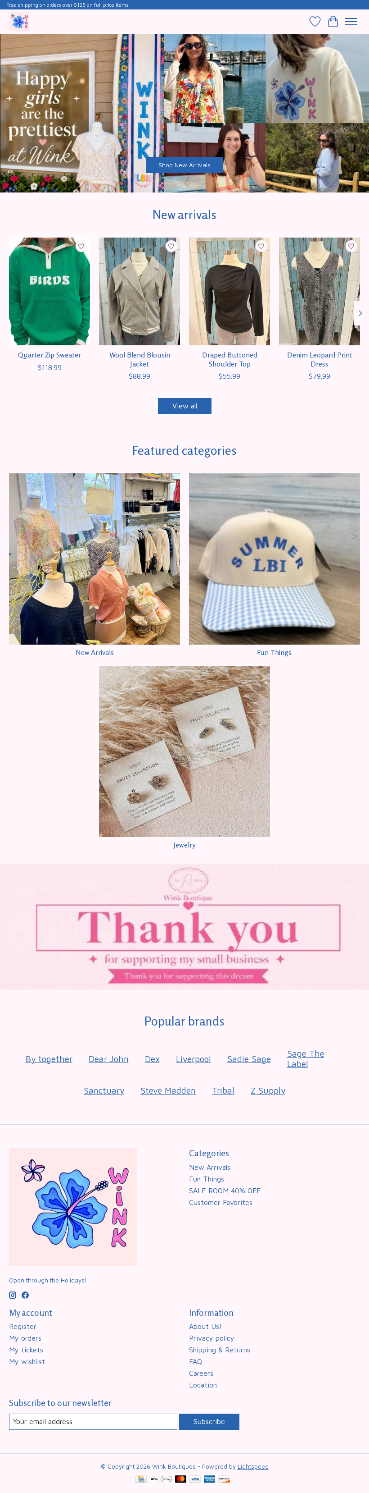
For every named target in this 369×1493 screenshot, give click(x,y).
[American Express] (210, 1479)
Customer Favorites (220, 1202)
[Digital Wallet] (161, 1479)
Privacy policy (211, 1338)
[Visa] (195, 1479)
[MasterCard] (181, 1479)
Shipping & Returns (219, 1350)
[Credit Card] (141, 1479)
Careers (201, 1373)
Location (203, 1385)
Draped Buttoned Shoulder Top (229, 359)
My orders (25, 1338)
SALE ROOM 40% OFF (225, 1190)
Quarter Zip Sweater (49, 354)
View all (184, 406)
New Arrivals (95, 652)
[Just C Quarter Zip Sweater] (49, 291)
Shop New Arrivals (184, 165)
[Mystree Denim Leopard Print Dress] (319, 291)
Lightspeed (253, 1466)
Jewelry (184, 844)
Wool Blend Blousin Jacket (139, 359)
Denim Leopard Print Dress (319, 359)
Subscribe (209, 1421)
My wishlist (27, 1361)
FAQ (195, 1361)
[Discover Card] (224, 1479)
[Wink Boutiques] (19, 21)
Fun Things (274, 652)
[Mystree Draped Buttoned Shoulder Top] (229, 291)
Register (22, 1326)
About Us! (205, 1326)
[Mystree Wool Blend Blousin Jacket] (139, 291)
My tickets (26, 1350)
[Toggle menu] (351, 22)
